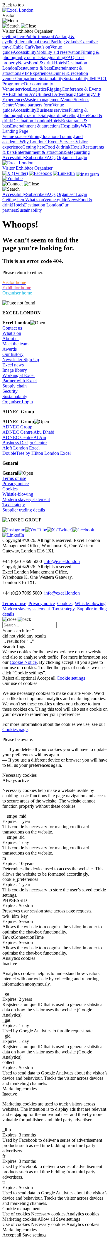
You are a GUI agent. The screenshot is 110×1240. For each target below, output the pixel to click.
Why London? (34, 141)
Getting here (13, 36)
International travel (33, 41)
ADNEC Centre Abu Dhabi (28, 432)
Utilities (42, 94)
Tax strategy (13, 504)
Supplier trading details (23, 509)
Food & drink (41, 62)
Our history (12, 354)
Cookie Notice (23, 662)
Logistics (38, 89)
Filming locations (43, 136)
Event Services (61, 141)
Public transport (39, 36)
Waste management (43, 99)
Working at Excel (18, 375)
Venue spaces (14, 136)
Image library (14, 370)
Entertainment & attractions (35, 125)
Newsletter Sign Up (20, 359)
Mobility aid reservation (58, 52)
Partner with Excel (19, 380)
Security (10, 391)
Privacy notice (15, 483)
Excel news (13, 364)
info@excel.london (62, 561)
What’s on (40, 46)
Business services (52, 110)
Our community (38, 83)
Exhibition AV (22, 94)
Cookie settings (71, 678)
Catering (85, 94)
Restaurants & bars (34, 68)
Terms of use (14, 478)
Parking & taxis (64, 41)
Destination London (30, 120)
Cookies (10, 488)
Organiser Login (72, 157)
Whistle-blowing (17, 494)
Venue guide (55, 199)
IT (52, 94)
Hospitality (70, 125)
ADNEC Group (17, 426)
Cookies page (15, 729)
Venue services (16, 89)
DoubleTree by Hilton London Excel (36, 453)
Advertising (65, 94)
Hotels (60, 62)
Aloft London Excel (21, 447)
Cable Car (22, 46)
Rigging (54, 89)
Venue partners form (33, 104)
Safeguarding (52, 57)
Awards (9, 349)
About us (10, 338)
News (23, 62)
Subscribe (35, 157)
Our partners (26, 78)
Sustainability (50, 78)
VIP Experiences (36, 73)
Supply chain (14, 385)
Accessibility (24, 52)
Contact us (12, 328)
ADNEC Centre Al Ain (24, 437)
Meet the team (15, 343)
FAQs (70, 57)
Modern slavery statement (26, 499)
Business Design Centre (24, 442)
